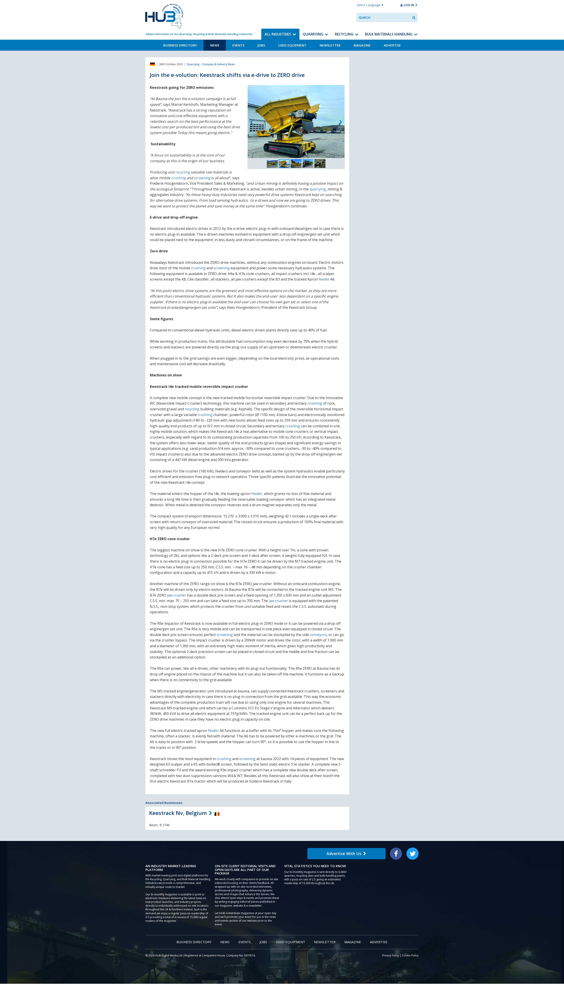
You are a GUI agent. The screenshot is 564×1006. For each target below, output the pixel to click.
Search (364, 17)
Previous (251, 122)
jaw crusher (176, 595)
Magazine (362, 45)
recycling (182, 172)
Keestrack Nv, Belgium (178, 812)
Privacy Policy (390, 955)
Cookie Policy (410, 955)
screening (202, 177)
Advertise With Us (344, 853)
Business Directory (180, 45)
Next (341, 122)
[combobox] (391, 17)
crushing (178, 177)
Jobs (261, 45)
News (214, 45)
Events (238, 45)
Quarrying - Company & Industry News (211, 64)
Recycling (344, 34)
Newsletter (330, 45)
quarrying (318, 189)
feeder (324, 279)
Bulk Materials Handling (388, 34)
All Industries (278, 34)
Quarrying (313, 34)
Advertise (392, 45)
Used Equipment (292, 45)
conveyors (318, 634)
